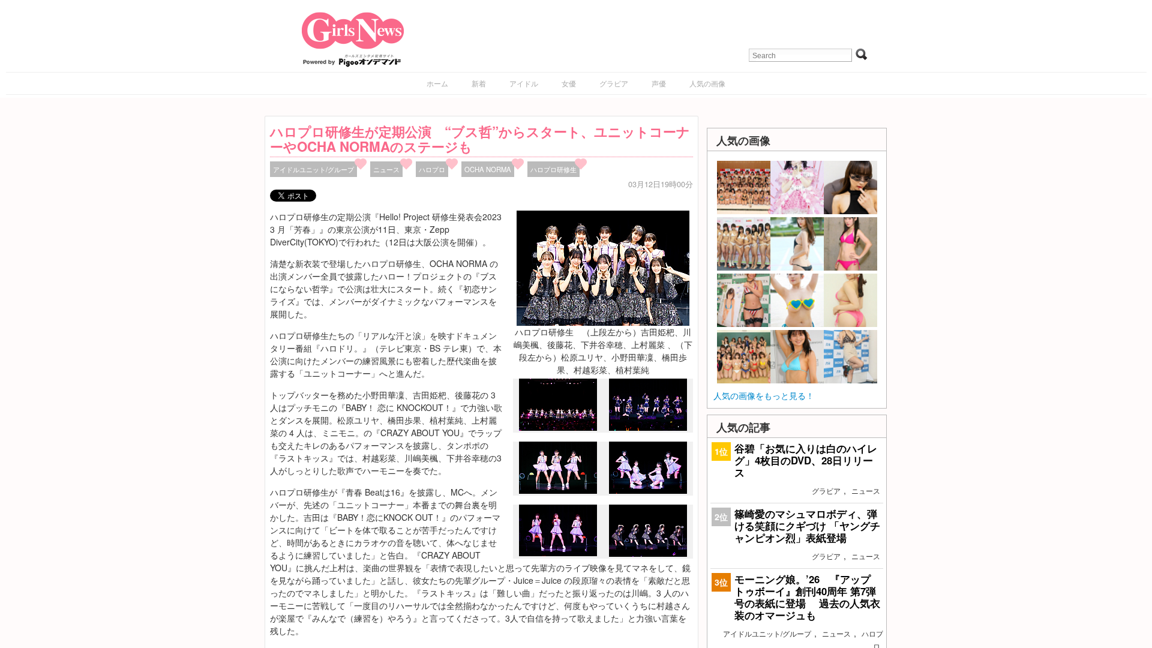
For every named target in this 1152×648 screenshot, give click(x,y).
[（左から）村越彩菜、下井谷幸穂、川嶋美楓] (558, 553)
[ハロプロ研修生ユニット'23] (648, 553)
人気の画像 (707, 83)
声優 (659, 83)
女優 (569, 83)
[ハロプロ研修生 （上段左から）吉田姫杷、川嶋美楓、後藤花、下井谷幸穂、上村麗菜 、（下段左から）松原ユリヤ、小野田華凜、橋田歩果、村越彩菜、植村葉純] (603, 267)
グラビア (613, 83)
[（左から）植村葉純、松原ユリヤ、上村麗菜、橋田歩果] (648, 490)
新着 (479, 83)
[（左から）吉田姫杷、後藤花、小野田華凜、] (558, 490)
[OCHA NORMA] (648, 427)
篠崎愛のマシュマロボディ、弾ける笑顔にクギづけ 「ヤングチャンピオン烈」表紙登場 (807, 525)
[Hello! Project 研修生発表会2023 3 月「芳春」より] (558, 427)
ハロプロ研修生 (553, 169)
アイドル (523, 83)
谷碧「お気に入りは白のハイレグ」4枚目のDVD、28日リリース (805, 460)
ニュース (386, 169)
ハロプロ (432, 169)
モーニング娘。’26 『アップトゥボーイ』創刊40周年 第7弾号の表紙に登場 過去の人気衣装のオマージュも (807, 597)
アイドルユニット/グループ (313, 169)
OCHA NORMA (487, 169)
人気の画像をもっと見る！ (763, 395)
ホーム (437, 83)
